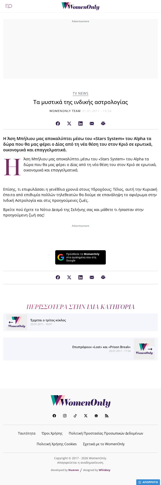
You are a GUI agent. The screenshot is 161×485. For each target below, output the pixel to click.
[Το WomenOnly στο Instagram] (65, 416)
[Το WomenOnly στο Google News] (96, 416)
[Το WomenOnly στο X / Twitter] (86, 416)
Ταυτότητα (26, 433)
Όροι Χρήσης (52, 433)
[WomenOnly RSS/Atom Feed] (107, 416)
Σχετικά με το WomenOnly (104, 444)
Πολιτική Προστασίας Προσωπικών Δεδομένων (106, 433)
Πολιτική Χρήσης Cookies (57, 444)
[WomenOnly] (80, 6)
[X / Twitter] (69, 123)
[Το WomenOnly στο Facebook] (54, 416)
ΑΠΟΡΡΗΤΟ (150, 482)
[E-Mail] (92, 123)
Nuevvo (73, 470)
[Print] (103, 123)
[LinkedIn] (80, 123)
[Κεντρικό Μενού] (8, 6)
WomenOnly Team (65, 111)
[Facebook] (58, 123)
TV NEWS (80, 93)
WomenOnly (80, 401)
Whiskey (104, 470)
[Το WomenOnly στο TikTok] (75, 416)
